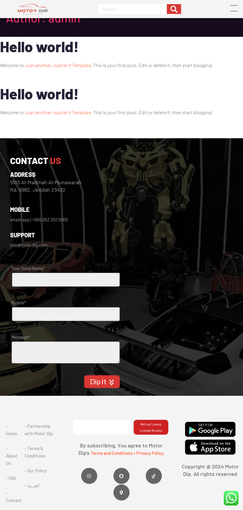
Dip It (99, 381)
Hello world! (39, 46)
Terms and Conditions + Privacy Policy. (127, 453)
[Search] (174, 9)
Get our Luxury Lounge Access (151, 427)
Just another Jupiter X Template (58, 65)
